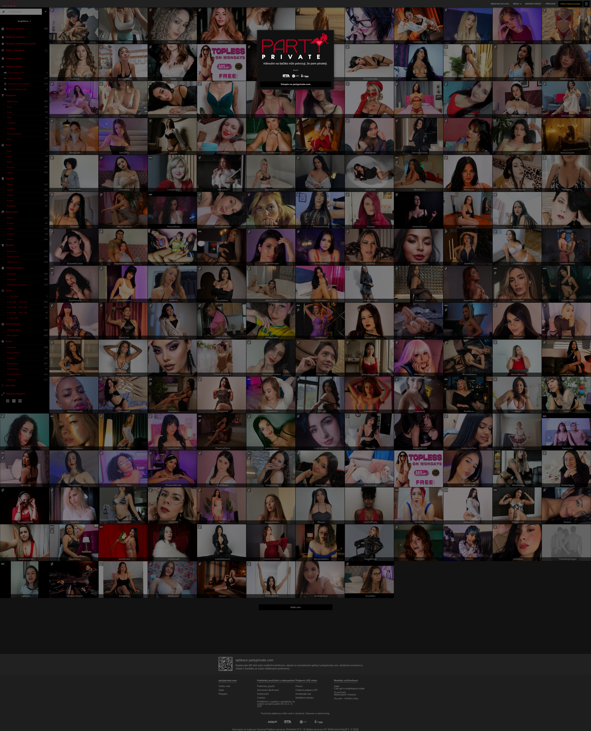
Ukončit (295, 70)
